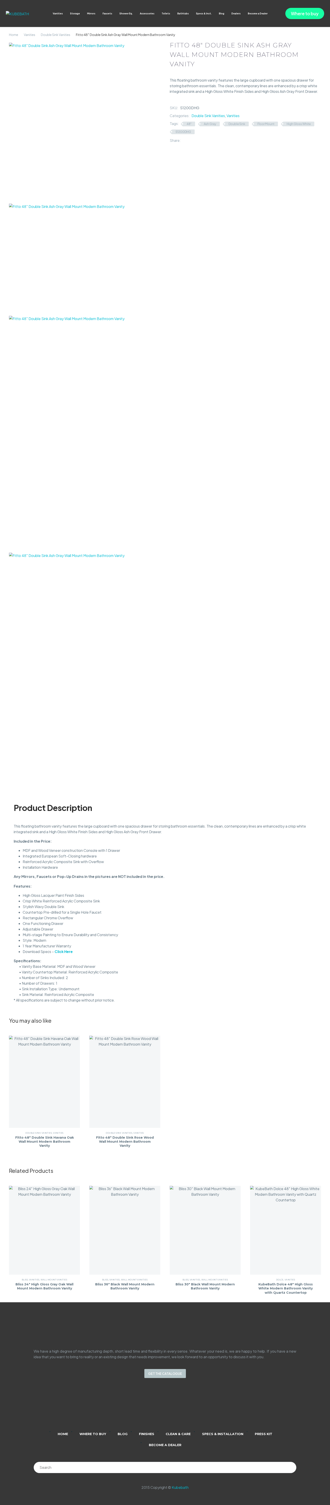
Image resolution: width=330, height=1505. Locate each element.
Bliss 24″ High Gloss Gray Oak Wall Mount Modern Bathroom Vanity (44, 1286)
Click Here (64, 951)
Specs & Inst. (204, 13)
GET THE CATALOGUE (165, 1373)
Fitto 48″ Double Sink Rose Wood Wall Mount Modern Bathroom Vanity (125, 1141)
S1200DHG (183, 132)
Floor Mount (265, 124)
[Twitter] (190, 140)
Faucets (107, 13)
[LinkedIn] (204, 140)
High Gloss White (299, 124)
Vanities (58, 13)
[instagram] (159, 1407)
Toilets (166, 13)
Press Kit (263, 1434)
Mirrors (91, 13)
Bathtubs (183, 13)
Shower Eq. (126, 13)
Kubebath (180, 1487)
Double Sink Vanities (55, 35)
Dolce (280, 1279)
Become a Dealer (258, 13)
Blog (221, 13)
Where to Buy (92, 1434)
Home (13, 35)
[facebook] (170, 1407)
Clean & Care (178, 1434)
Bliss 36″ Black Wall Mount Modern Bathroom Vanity (124, 1286)
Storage (75, 13)
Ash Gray (210, 124)
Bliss (25, 1279)
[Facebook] (184, 140)
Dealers (236, 13)
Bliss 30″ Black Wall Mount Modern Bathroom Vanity (205, 1286)
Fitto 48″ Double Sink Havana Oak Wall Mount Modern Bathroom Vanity (44, 1141)
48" (189, 124)
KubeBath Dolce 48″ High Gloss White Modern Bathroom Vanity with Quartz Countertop (285, 1288)
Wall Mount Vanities (54, 1279)
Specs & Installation (222, 1434)
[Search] (290, 1467)
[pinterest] (182, 1407)
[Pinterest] (197, 140)
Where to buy (305, 13)
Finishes (146, 1434)
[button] (272, 13)
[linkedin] (147, 1407)
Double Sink (237, 124)
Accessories (147, 13)
